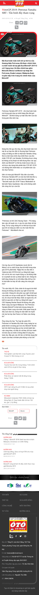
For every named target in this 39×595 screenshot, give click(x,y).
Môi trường (25, 506)
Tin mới (5, 495)
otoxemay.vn (7, 583)
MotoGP (11, 411)
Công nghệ (7, 506)
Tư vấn (5, 511)
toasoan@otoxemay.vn (15, 553)
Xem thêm (5, 407)
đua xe (22, 411)
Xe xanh (7, 396)
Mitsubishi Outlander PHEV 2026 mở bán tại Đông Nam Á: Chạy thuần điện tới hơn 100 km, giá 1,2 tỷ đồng (19, 400)
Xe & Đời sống (9, 363)
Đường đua (8, 437)
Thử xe (6, 352)
